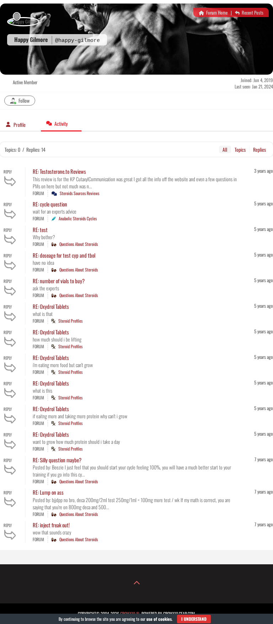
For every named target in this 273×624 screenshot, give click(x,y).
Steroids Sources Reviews (79, 193)
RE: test (40, 229)
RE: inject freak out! (51, 525)
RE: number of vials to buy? (59, 281)
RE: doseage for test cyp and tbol (64, 255)
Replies (259, 149)
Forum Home (216, 12)
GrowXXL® (130, 613)
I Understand (194, 619)
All (225, 149)
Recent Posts (252, 12)
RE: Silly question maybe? (57, 460)
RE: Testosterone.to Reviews (59, 171)
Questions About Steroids (78, 244)
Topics (240, 149)
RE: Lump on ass (48, 492)
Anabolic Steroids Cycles (78, 218)
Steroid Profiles (70, 321)
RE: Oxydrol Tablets (51, 306)
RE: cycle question (50, 204)
